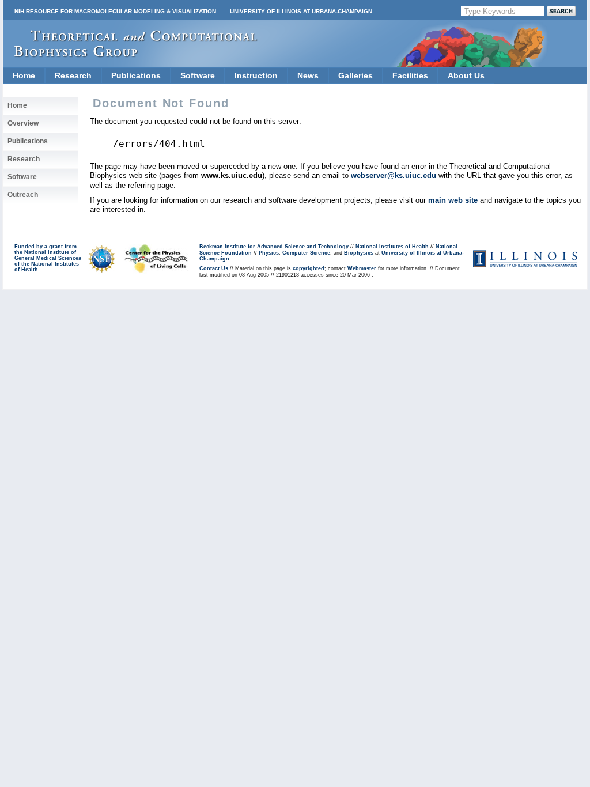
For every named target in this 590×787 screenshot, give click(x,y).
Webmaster (361, 268)
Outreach (22, 195)
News (308, 75)
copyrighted (308, 268)
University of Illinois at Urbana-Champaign (301, 11)
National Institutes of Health (392, 246)
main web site (453, 200)
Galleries (355, 75)
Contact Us (213, 268)
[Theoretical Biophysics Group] (130, 54)
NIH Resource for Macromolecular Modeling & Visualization (115, 11)
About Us (466, 75)
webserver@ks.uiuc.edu (393, 175)
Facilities (410, 75)
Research (73, 75)
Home (24, 75)
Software (197, 75)
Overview (23, 123)
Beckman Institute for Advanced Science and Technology (274, 246)
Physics (269, 253)
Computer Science (306, 253)
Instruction (256, 75)
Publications (136, 75)
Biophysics (358, 253)
